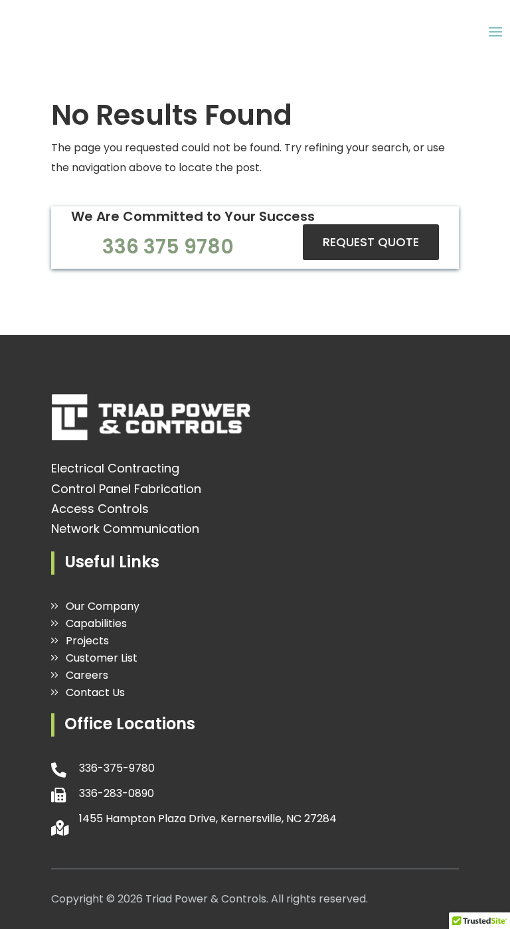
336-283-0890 (116, 793)
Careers (87, 675)
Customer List (101, 658)
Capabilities (96, 623)
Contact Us (95, 692)
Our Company (102, 606)
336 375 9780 (168, 246)
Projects (87, 640)
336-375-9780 (117, 768)
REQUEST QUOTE (371, 242)
